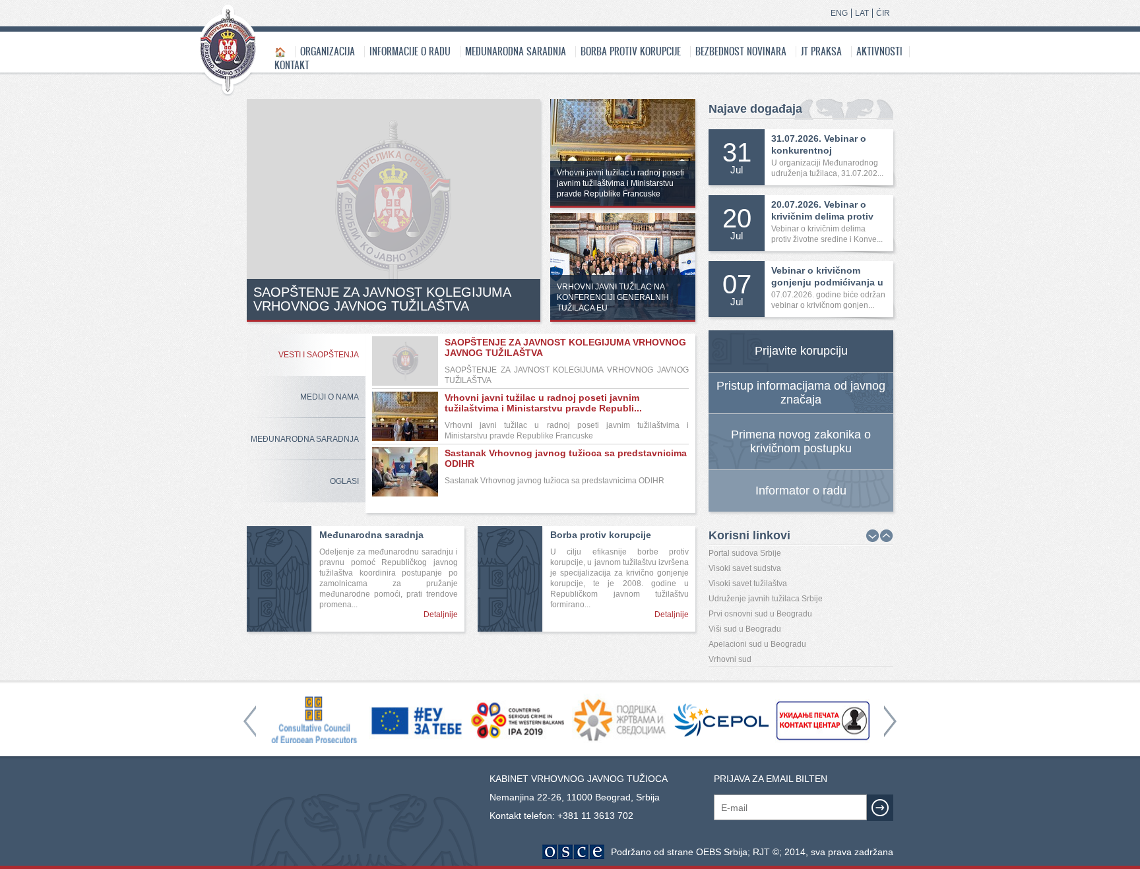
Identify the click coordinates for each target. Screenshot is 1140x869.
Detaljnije (441, 614)
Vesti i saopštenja (318, 354)
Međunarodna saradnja (515, 51)
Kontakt (291, 65)
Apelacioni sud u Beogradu (757, 644)
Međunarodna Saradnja (305, 439)
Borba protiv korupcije (631, 51)
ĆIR (883, 13)
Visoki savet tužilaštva (748, 583)
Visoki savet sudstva (745, 568)
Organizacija (327, 51)
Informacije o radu (410, 51)
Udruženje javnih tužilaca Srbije (766, 598)
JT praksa (821, 51)
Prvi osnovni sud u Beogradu (760, 613)
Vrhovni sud (730, 659)
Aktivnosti (879, 51)
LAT (862, 13)
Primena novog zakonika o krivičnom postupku (801, 441)
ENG (839, 13)
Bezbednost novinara (740, 51)
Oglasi (344, 481)
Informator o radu (800, 490)
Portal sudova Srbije (745, 553)
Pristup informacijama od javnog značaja (800, 392)
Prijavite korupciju (801, 350)
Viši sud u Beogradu (745, 629)
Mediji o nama (329, 397)
